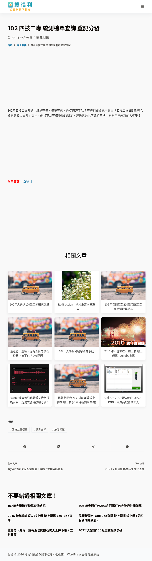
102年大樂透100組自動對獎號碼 (29, 304)
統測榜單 (58, 429)
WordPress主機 (77, 554)
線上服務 (44, 37)
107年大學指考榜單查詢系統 (76, 351)
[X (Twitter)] (59, 446)
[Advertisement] (76, 80)
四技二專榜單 (18, 429)
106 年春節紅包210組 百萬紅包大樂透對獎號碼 (110, 506)
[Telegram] (93, 446)
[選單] (142, 6)
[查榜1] (27, 181)
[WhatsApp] (127, 446)
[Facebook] (25, 446)
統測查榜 (40, 429)
